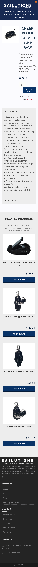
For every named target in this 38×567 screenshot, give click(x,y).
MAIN (10, 226)
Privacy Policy (9, 528)
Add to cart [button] (19, 279)
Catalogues (8, 519)
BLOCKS (16, 226)
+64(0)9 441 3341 (13, 553)
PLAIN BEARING (16, 228)
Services (21, 11)
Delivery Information (11, 502)
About (5, 494)
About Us (9, 11)
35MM (29, 99)
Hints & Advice (12, 14)
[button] (15, 30)
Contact (6, 523)
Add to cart (29, 90)
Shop (30, 11)
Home (5, 489)
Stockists (19, 18)
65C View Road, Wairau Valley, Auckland (16, 546)
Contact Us (28, 14)
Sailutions (25, 565)
